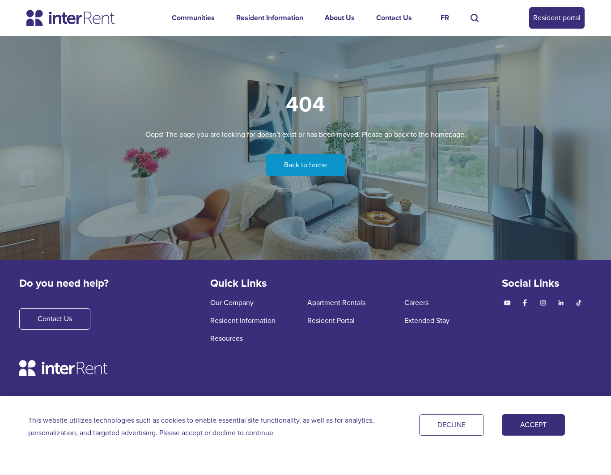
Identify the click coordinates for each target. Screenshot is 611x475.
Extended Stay (427, 320)
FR (445, 18)
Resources (226, 338)
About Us (340, 18)
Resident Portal (331, 320)
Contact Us (394, 18)
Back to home (305, 165)
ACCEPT (533, 425)
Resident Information (269, 18)
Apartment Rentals (336, 302)
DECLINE (451, 425)
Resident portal (557, 18)
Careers (416, 302)
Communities (193, 18)
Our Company (232, 302)
